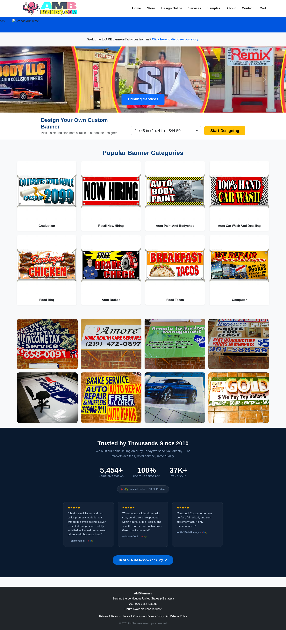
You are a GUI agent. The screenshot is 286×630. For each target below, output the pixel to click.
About (231, 8)
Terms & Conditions (134, 616)
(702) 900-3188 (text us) (143, 603)
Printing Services (143, 99)
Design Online (171, 8)
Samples (213, 8)
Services (194, 8)
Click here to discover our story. (175, 39)
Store (151, 8)
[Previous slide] (21, 79)
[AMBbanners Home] (50, 8)
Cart (263, 8)
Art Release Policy (176, 616)
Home (136, 8)
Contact (248, 8)
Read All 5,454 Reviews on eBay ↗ (143, 560)
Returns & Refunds (110, 616)
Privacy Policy (155, 616)
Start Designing (224, 130)
